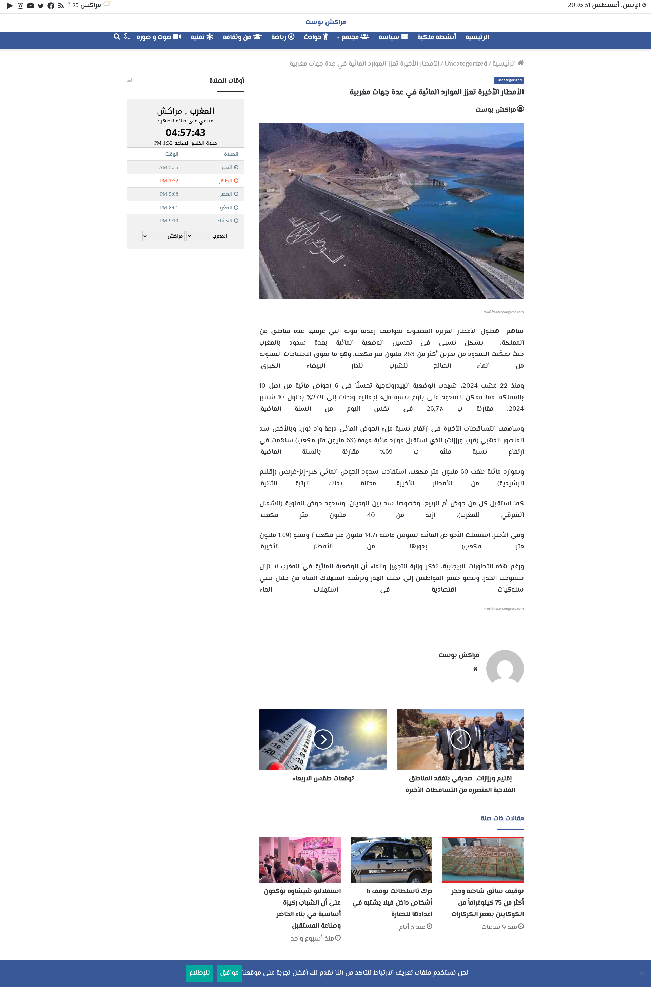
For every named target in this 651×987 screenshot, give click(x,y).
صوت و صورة (155, 37)
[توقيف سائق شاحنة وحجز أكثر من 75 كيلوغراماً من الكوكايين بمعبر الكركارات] (483, 860)
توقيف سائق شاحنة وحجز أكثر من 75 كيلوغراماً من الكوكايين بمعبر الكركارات (488, 903)
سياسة (390, 37)
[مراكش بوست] (516, 40)
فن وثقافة (238, 37)
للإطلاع (199, 973)
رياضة (279, 37)
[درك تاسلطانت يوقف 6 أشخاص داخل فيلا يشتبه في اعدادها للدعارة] (391, 860)
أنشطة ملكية (436, 37)
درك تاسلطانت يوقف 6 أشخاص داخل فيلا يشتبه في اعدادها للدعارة (392, 903)
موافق (229, 973)
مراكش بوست (496, 110)
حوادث (313, 37)
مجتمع (350, 37)
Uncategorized (466, 64)
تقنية (198, 37)
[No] (642, 973)
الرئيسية (477, 37)
